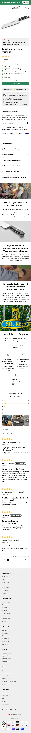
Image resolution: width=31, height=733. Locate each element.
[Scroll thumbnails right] (27, 420)
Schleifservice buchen (7, 673)
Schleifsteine (5, 633)
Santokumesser (6, 585)
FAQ (3, 670)
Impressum (5, 693)
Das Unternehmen (6, 653)
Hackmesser (5, 590)
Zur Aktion (25, 2)
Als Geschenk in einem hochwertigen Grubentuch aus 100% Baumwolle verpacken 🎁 (14, 128)
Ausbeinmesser (6, 602)
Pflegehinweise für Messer (9, 681)
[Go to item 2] (18, 420)
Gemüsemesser (6, 613)
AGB (13, 384)
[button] (5, 56)
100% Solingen (6, 661)
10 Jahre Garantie (6, 658)
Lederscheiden (5, 644)
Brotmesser (5, 579)
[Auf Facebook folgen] (2, 709)
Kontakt (4, 684)
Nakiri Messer (5, 587)
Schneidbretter (5, 641)
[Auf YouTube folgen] (11, 709)
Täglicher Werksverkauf (8, 656)
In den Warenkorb (15, 83)
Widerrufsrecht (6, 704)
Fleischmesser (5, 582)
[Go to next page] (26, 560)
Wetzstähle (5, 630)
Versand (4, 701)
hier (9, 370)
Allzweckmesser (6, 605)
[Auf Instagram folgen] (7, 709)
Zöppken (4, 621)
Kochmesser (5, 576)
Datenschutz (5, 696)
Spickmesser (5, 610)
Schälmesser (5, 616)
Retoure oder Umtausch (8, 676)
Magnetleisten (5, 638)
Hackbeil (4, 593)
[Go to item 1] (7, 420)
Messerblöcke (5, 636)
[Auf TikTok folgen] (15, 709)
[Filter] (3, 433)
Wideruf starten (6, 678)
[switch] (3, 728)
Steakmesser (5, 607)
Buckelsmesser (6, 618)
